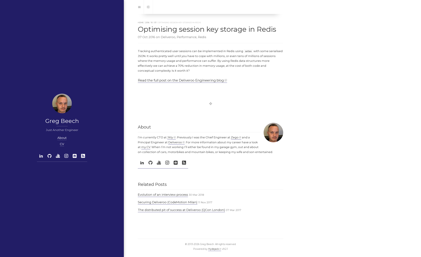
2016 (147, 22)
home (141, 22)
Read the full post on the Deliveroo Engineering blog (181, 80)
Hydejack (213, 248)
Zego (234, 137)
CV (62, 144)
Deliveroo (175, 142)
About (62, 138)
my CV (145, 147)
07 (155, 22)
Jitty (170, 137)
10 (152, 22)
